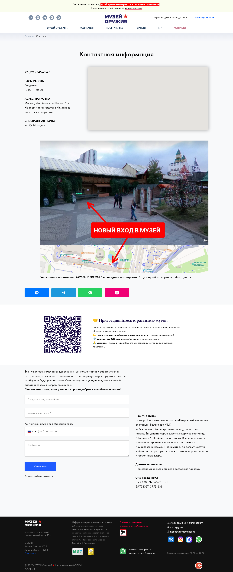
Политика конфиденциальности (39, 476)
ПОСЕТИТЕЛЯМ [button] (114, 27)
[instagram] (38, 19)
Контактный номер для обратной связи (49, 423)
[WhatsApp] (90, 292)
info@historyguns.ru (36, 125)
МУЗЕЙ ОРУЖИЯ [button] (56, 27)
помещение (152, 4)
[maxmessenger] (58, 19)
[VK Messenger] (37, 292)
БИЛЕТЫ (141, 27)
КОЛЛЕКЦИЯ (87, 27)
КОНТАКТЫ (180, 27)
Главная (29, 36)
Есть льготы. (30, 553)
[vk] (31, 19)
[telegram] (44, 19)
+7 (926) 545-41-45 (37, 72)
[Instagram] (117, 292)
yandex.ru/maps (133, 7)
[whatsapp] (51, 19)
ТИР (160, 27)
